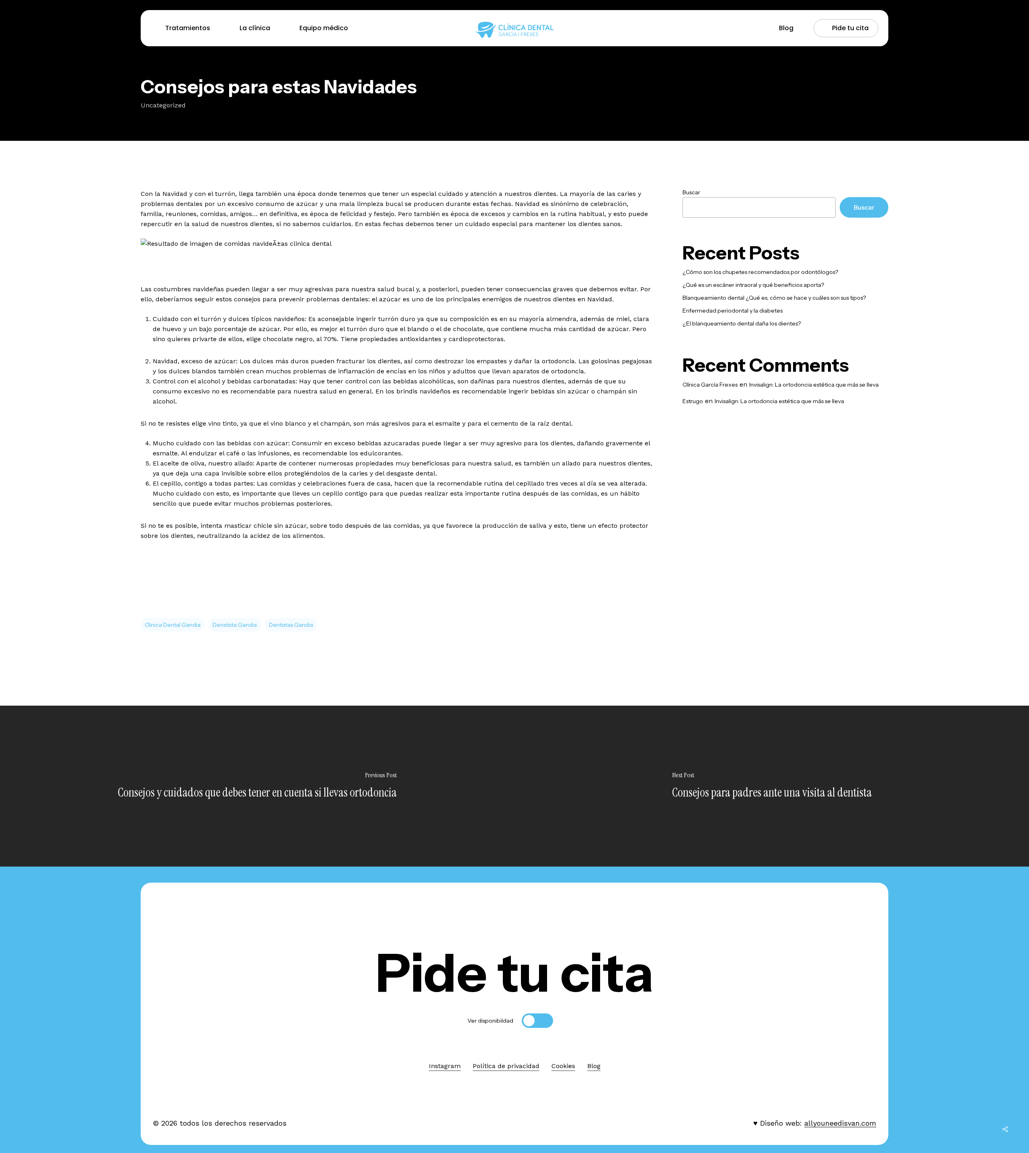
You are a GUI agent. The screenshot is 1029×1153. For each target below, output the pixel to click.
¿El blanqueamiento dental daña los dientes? (742, 323)
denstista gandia (235, 624)
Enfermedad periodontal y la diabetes (733, 310)
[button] (515, 973)
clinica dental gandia (173, 624)
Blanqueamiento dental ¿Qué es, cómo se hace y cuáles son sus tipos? (774, 297)
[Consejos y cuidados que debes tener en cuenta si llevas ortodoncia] (257, 786)
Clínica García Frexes (710, 384)
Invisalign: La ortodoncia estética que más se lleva (814, 384)
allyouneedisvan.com (840, 1123)
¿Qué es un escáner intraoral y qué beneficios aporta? (753, 284)
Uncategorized (163, 105)
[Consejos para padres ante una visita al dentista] (771, 786)
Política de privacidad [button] (506, 1066)
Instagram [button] (445, 1066)
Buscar (691, 192)
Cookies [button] (563, 1066)
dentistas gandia (291, 624)
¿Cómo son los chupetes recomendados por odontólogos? (760, 272)
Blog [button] (594, 1066)
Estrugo (693, 401)
